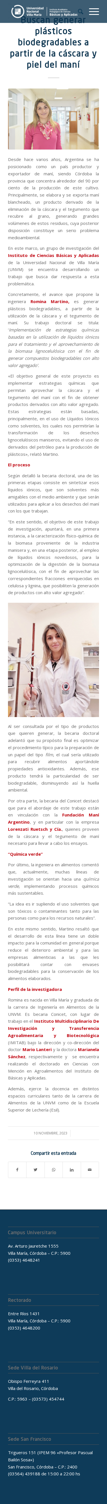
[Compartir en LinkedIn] (71, 1170)
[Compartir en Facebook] (17, 1170)
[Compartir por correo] (90, 1170)
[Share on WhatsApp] (53, 1170)
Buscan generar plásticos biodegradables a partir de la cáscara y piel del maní (53, 42)
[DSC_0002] (53, 119)
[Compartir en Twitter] (35, 1170)
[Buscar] (77, 11)
